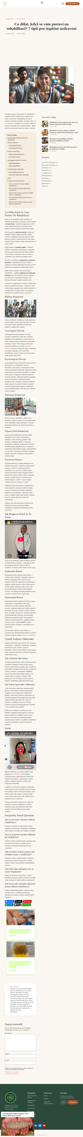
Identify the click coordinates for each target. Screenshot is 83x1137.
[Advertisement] (41, 48)
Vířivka (45, 186)
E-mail (7, 1060)
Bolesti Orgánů (47, 181)
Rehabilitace (47, 168)
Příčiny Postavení (13, 142)
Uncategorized (47, 173)
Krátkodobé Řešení (14, 163)
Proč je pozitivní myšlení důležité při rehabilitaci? (19, 189)
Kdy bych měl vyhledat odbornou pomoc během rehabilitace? (21, 203)
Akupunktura (46, 170)
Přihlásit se (73, 1102)
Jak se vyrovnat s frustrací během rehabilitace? (19, 185)
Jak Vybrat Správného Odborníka (19, 175)
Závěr (9, 178)
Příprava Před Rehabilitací (16, 154)
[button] (42, 2)
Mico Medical (14, 987)
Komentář (8, 1033)
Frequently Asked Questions (16, 181)
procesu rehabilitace (28, 635)
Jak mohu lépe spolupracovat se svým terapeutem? (20, 198)
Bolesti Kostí (46, 183)
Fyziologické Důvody (15, 145)
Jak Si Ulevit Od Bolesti (50, 162)
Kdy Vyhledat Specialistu (16, 172)
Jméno (7, 1053)
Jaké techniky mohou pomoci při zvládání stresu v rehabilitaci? (21, 194)
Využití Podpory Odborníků (16, 169)
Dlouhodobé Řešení (14, 166)
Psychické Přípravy (14, 157)
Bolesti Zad (46, 178)
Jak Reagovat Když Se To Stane (17, 160)
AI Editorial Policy (41, 1135)
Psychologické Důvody (15, 148)
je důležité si (16, 774)
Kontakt (46, 1098)
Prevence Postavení (14, 151)
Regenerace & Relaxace (50, 165)
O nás (45, 1096)
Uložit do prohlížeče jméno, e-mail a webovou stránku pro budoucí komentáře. (19, 1069)
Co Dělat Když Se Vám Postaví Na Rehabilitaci (17, 139)
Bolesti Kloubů (47, 175)
